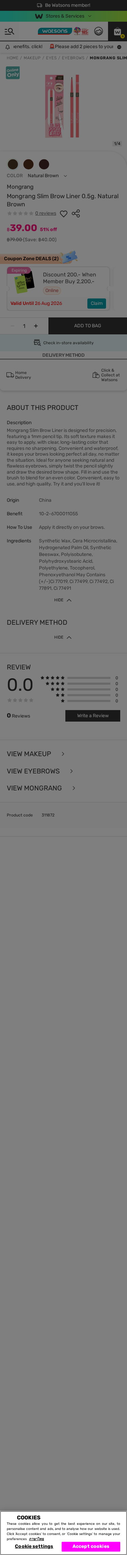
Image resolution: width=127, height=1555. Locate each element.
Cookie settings (34, 1546)
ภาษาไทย (36, 1539)
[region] (63, 1533)
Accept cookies (90, 1546)
